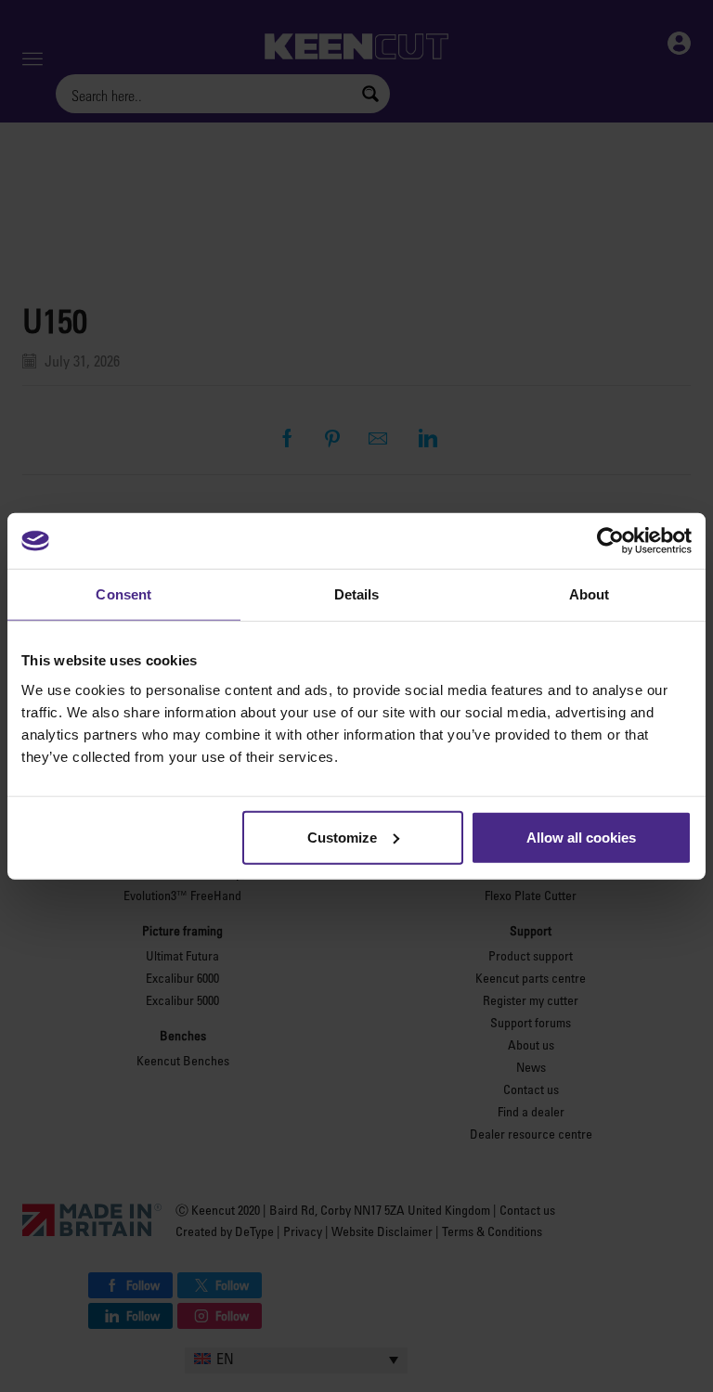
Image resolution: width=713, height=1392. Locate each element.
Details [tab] (357, 594)
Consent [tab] (123, 594)
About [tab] (589, 594)
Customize (342, 836)
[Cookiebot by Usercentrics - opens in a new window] (610, 541)
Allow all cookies (581, 836)
